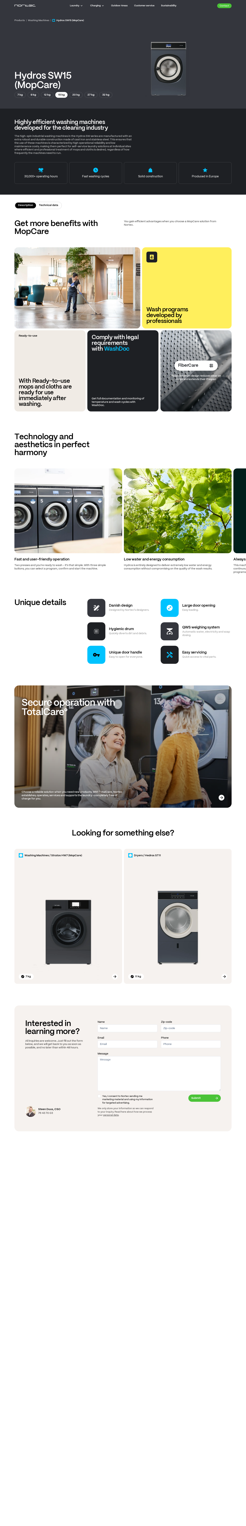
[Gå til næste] (242, 523)
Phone (165, 1038)
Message (103, 1054)
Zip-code (166, 1022)
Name (101, 1022)
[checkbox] (99, 1096)
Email (101, 1038)
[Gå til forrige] (4, 523)
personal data (111, 1115)
